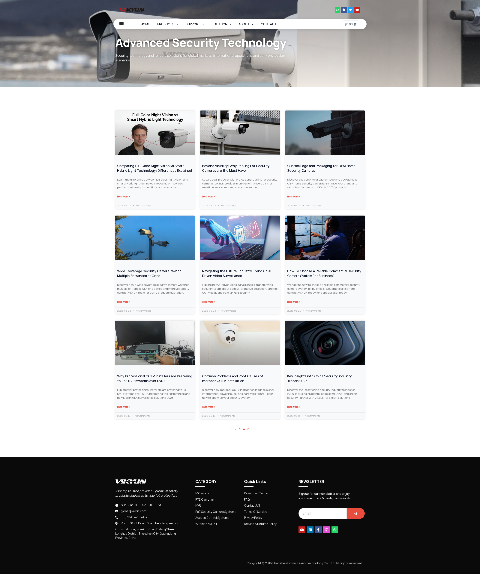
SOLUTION (219, 24)
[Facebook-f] (318, 529)
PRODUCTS (165, 24)
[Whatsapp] (337, 10)
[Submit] (356, 513)
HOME (145, 24)
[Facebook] (344, 10)
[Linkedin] (310, 529)
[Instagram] (326, 529)
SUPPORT (193, 24)
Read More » (123, 196)
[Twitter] (350, 10)
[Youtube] (357, 10)
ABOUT (244, 24)
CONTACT (269, 24)
